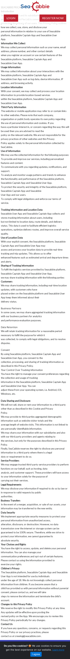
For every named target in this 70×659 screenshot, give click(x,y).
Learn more (58, 649)
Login (10, 18)
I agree (36, 654)
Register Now (53, 18)
